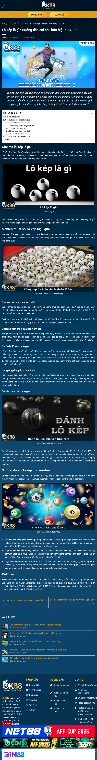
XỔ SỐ (16, 23)
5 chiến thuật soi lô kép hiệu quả (17, 120)
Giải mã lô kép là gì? (12, 117)
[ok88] (48, 5)
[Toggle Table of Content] (89, 113)
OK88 (4, 698)
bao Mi (32, 37)
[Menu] (4, 6)
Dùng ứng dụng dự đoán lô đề (19, 131)
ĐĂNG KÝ (59, 15)
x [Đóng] (6, 723)
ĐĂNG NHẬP (37, 15)
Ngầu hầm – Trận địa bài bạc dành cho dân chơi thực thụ (35, 633)
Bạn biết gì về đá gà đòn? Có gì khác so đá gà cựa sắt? (34, 658)
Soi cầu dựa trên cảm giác (18, 134)
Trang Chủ (6, 23)
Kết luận (8, 140)
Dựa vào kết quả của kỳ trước (19, 123)
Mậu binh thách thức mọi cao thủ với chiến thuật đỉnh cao (35, 625)
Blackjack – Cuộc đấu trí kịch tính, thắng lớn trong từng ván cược (38, 650)
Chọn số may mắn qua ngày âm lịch (21, 126)
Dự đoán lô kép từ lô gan (17, 128)
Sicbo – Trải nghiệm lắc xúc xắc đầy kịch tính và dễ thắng (35, 641)
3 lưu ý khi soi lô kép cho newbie (17, 137)
